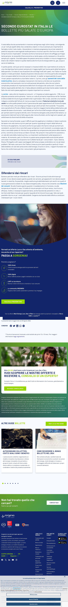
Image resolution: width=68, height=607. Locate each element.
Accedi (58, 3)
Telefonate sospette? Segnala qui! (50, 558)
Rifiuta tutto (33, 594)
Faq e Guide (9, 14)
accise (5, 94)
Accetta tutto (33, 604)
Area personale (51, 540)
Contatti (49, 538)
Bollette (32, 14)
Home (2, 14)
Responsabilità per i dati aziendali (13, 590)
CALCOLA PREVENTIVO (13, 302)
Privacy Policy (26, 590)
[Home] (7, 2)
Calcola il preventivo (34, 8)
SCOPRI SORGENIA (7, 554)
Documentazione (51, 543)
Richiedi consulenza (15, 388)
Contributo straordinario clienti (50, 552)
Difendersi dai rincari (14, 162)
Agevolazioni (38, 545)
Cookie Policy (17, 588)
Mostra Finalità (33, 599)
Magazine (13, 556)
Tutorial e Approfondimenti (21, 14)
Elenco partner (38, 591)
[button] (52, 3)
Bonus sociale (39, 542)
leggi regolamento (19, 336)
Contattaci (54, 503)
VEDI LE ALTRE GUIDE (56, 424)
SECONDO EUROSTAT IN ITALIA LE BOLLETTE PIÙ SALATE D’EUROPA (17, 17)
